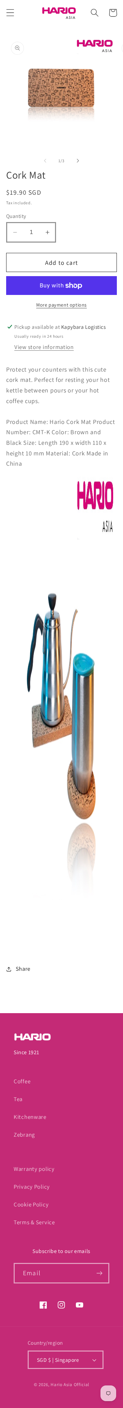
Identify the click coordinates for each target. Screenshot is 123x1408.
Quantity (16, 215)
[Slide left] (45, 160)
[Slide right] (77, 160)
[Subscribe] (99, 1273)
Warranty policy (34, 1169)
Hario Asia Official (70, 1384)
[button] (10, 13)
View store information (44, 347)
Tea (18, 1099)
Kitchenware (30, 1117)
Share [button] (23, 968)
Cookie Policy (31, 1204)
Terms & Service (34, 1222)
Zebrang (24, 1134)
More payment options (61, 304)
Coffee (22, 1081)
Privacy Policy (32, 1186)
